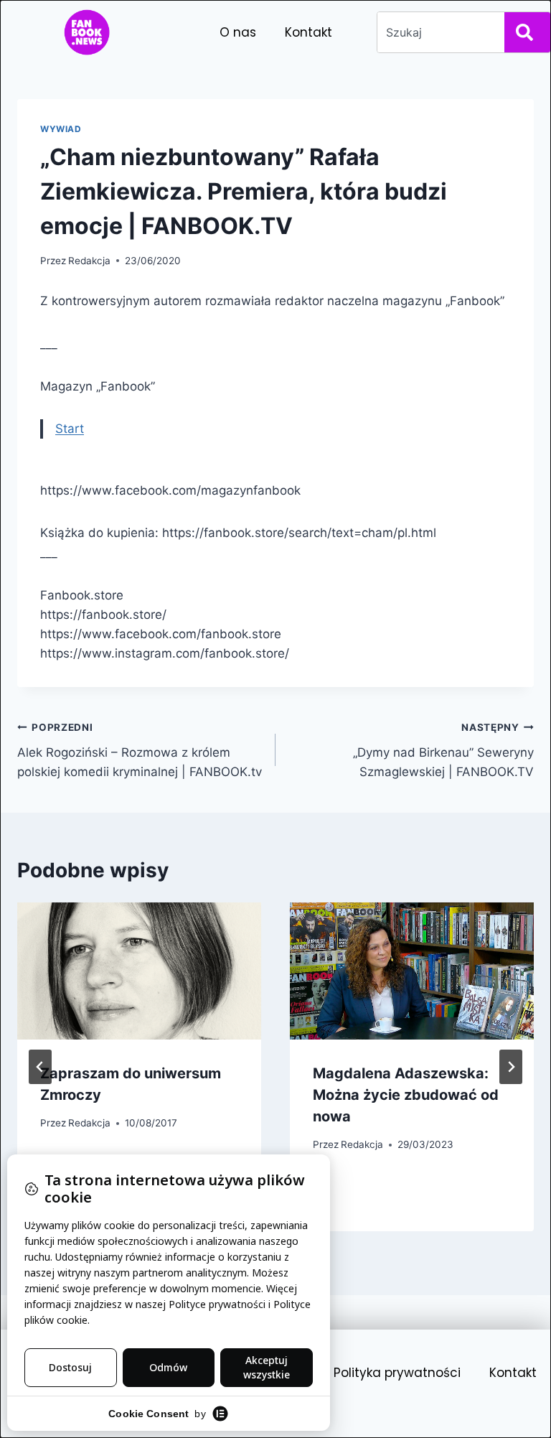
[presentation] (139, 971)
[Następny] (510, 1067)
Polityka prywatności (397, 1372)
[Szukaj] (527, 32)
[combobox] (438, 32)
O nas (238, 32)
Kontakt (308, 32)
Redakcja (89, 260)
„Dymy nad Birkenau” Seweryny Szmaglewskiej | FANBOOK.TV (443, 750)
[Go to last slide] (40, 1067)
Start (69, 428)
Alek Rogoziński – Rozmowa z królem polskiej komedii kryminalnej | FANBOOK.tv (139, 750)
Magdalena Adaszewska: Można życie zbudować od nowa (406, 1095)
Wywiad (61, 128)
